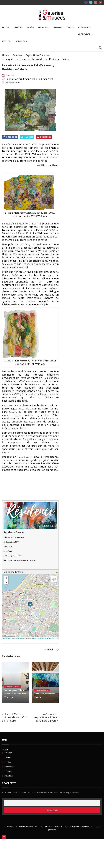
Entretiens (44, 27)
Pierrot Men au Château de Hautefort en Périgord (14, 717)
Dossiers (7, 41)
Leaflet (17, 638)
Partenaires (63, 826)
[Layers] (54, 579)
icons (22, 638)
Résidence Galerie (13, 83)
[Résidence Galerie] (30, 604)
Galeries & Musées (26, 826)
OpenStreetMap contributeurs (41, 638)
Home (5, 55)
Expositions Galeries (37, 55)
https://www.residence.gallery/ (25, 560)
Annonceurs (53, 826)
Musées (30, 27)
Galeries (18, 27)
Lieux (69, 27)
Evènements (84, 27)
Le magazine (74, 826)
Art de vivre (84, 34)
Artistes (58, 27)
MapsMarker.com (8, 638)
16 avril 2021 (11, 75)
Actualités (21, 41)
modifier (54, 638)
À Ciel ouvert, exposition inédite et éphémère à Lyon (46, 717)
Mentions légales (41, 826)
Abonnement (86, 826)
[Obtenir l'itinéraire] (57, 572)
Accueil (6, 27)
